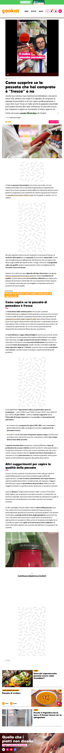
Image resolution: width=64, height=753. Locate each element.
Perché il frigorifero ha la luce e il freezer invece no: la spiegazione (48, 715)
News (26, 11)
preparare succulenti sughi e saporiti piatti (20, 319)
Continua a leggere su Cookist (32, 576)
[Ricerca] (47, 11)
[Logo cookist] (10, 11)
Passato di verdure (11, 693)
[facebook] (15, 749)
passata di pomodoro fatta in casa (20, 195)
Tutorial (7, 660)
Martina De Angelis (15, 117)
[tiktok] (3, 749)
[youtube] (11, 749)
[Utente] (56, 11)
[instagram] (7, 749)
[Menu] (60, 11)
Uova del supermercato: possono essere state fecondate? (45, 675)
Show (41, 11)
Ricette (33, 11)
